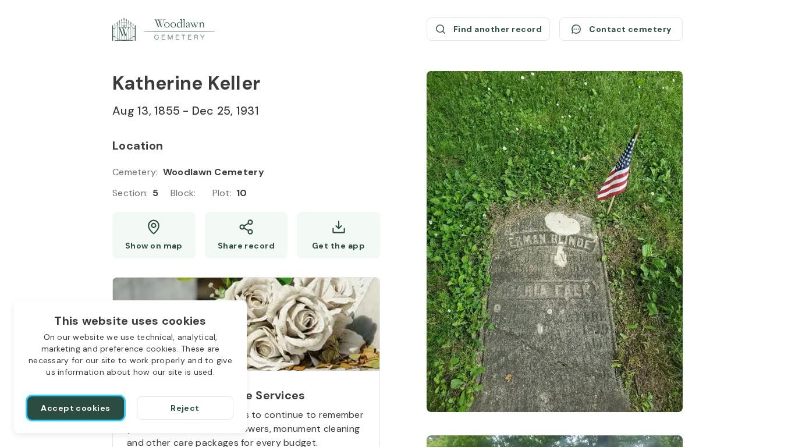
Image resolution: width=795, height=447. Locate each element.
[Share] (246, 235)
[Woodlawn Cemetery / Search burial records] (163, 29)
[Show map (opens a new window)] (154, 235)
